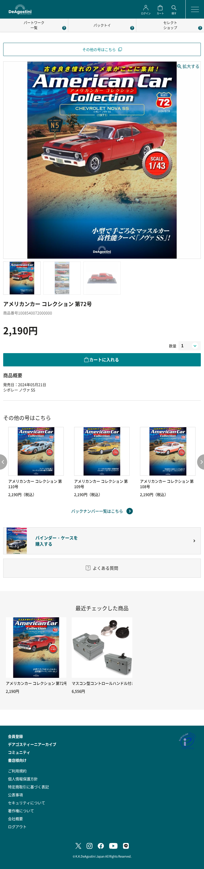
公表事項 (15, 794)
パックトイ (102, 25)
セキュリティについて (26, 802)
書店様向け (17, 760)
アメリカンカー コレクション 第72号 (36, 683)
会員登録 (15, 736)
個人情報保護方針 (23, 778)
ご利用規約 (17, 770)
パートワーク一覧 (34, 25)
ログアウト (17, 826)
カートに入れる (104, 359)
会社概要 (15, 818)
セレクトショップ (170, 25)
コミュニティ (19, 752)
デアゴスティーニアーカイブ (32, 744)
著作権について (21, 810)
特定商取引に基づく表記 (28, 786)
